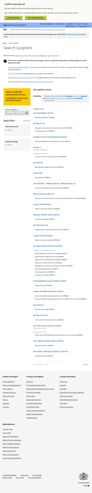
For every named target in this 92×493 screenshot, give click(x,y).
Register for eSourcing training (12, 440)
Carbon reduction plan (66, 407)
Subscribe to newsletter (33, 392)
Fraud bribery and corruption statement (72, 392)
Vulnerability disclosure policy (69, 400)
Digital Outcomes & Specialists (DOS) (21, 78)
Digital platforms (83, 26)
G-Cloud (11, 73)
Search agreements (8, 382)
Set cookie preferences (36, 18)
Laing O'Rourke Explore (43, 235)
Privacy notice (20, 477)
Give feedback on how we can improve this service (50, 29)
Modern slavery (7, 477)
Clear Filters (26, 120)
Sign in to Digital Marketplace (11, 444)
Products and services (9, 392)
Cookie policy (24, 475)
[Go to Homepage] (83, 476)
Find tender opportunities (34, 403)
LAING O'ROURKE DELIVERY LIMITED (48, 291)
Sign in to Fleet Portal (9, 451)
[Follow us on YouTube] (88, 486)
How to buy (29, 382)
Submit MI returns (31, 418)
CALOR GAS (37, 173)
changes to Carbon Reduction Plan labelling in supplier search (36, 55)
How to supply (30, 396)
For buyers (59, 24)
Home (4, 43)
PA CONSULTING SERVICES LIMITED (47, 246)
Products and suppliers (46, 24)
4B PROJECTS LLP (40, 315)
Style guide (6, 403)
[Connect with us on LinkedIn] (86, 486)
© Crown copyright (83, 482)
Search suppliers (11, 109)
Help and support (70, 26)
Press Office (63, 389)
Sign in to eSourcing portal (11, 454)
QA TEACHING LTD (40, 225)
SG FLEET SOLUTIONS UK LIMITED (47, 326)
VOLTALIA (37, 147)
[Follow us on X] (83, 486)
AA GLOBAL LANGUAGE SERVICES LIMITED (50, 351)
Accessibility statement (9, 475)
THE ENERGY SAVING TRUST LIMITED (48, 341)
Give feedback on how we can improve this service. (17, 99)
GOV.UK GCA (63, 382)
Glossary (5, 400)
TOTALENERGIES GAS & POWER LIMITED (49, 281)
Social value (63, 403)
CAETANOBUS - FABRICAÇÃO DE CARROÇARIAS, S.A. (54, 183)
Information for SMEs (32, 407)
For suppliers (69, 24)
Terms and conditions (34, 477)
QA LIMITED (38, 162)
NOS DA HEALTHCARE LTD (43, 194)
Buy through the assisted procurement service (40, 389)
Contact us (6, 407)
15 (46, 364)
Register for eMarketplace (10, 436)
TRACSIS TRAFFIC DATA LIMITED (46, 215)
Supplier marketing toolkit (34, 414)
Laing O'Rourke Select (42, 204)
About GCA (63, 385)
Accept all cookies (13, 18)
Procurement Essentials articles (35, 385)
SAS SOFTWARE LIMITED (43, 113)
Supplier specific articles (33, 400)
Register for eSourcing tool (11, 447)
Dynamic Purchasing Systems (18, 67)
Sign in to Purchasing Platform (12, 458)
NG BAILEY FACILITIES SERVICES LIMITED (50, 137)
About (78, 24)
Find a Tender (7, 433)
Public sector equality (66, 396)
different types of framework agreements (38, 82)
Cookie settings (37, 475)
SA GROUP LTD (39, 123)
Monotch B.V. (38, 305)
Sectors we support (8, 396)
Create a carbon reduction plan (35, 410)
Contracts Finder (8, 429)
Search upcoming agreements (12, 385)
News (84, 24)
